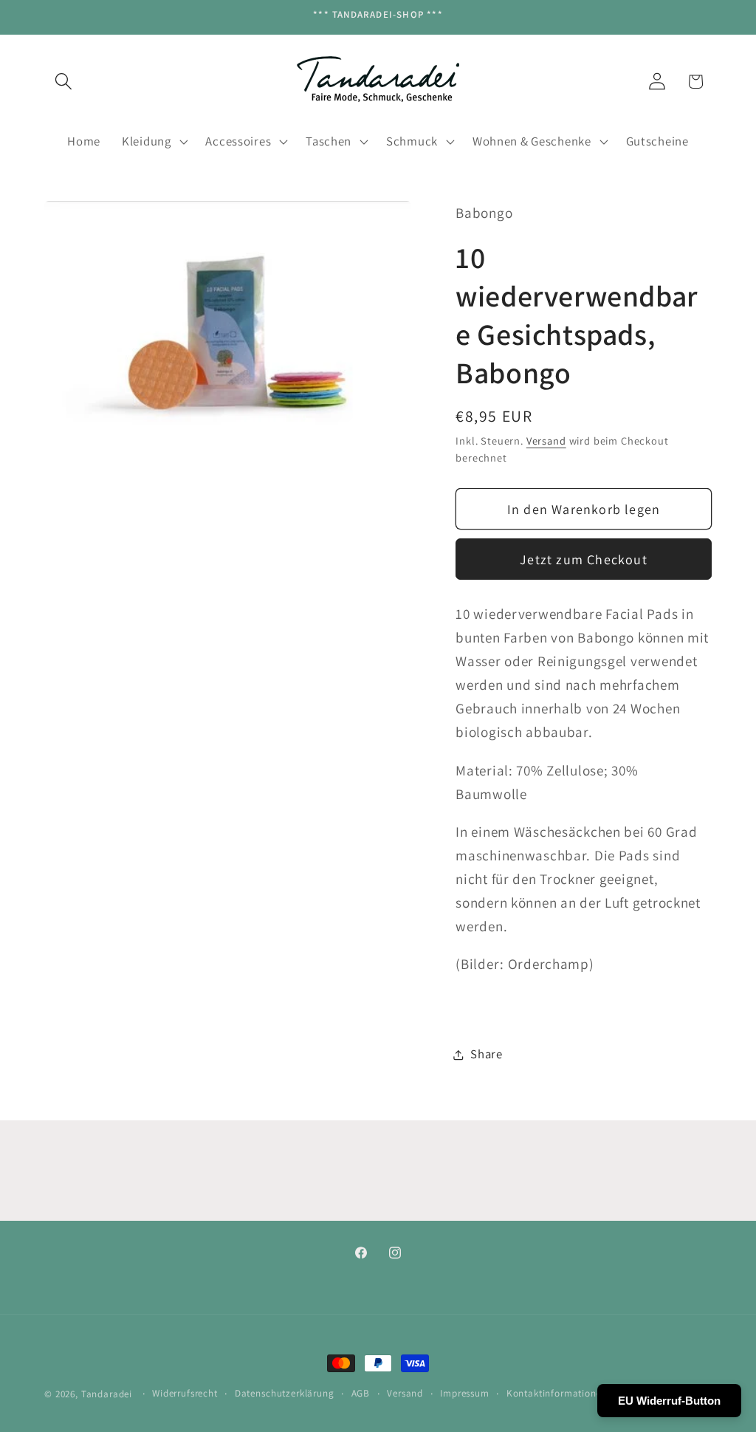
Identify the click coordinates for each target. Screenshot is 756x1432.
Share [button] (486, 1054)
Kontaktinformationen (557, 1393)
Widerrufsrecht (185, 1393)
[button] (63, 81)
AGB (361, 1393)
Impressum (464, 1393)
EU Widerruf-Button (669, 1400)
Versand (546, 441)
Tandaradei (106, 1394)
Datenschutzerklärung (284, 1393)
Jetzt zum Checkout (583, 559)
